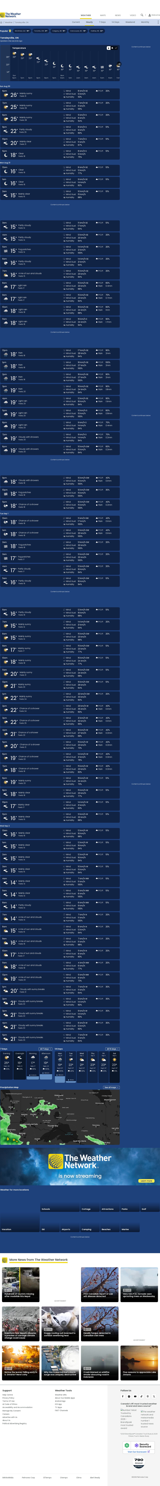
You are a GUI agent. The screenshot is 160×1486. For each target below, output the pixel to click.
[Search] (142, 15)
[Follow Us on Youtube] (135, 1397)
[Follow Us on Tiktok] (141, 1397)
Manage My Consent (11, 1411)
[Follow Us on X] (154, 1397)
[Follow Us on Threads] (148, 1397)
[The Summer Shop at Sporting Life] (150, 1222)
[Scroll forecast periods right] (119, 64)
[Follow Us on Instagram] (129, 1397)
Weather (8, 22)
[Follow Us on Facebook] (123, 1397)
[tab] (108, 48)
